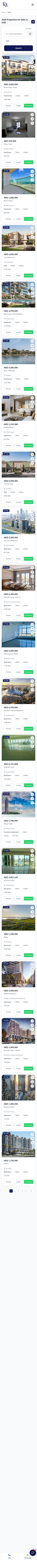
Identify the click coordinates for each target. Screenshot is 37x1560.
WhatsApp (28, 105)
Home (4, 12)
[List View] (33, 21)
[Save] (32, 58)
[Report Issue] (32, 66)
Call (9, 1558)
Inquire (18, 105)
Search (18, 48)
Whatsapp (27, 1558)
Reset (29, 28)
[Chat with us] (33, 1552)
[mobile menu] (32, 4)
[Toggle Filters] (30, 33)
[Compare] (32, 62)
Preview (8, 105)
